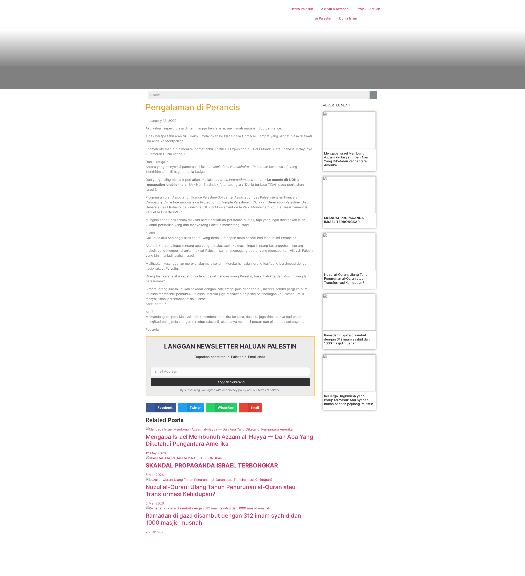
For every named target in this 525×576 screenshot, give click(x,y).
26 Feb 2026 (155, 532)
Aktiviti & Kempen (334, 9)
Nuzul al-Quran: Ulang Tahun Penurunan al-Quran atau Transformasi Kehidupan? (221, 491)
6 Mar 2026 (155, 475)
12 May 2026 (156, 453)
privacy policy (236, 390)
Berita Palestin (302, 9)
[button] (161, 407)
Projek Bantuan (368, 9)
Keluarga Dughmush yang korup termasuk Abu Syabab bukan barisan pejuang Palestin (348, 400)
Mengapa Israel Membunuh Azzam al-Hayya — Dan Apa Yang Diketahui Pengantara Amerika (229, 440)
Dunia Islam (348, 18)
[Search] (373, 95)
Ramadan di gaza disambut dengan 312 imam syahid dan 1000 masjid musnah (223, 519)
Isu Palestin (322, 18)
